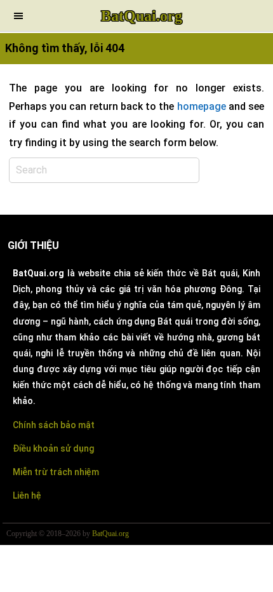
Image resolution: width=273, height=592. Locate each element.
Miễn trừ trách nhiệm (56, 472)
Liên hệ (27, 495)
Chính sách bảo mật (54, 425)
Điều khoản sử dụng (53, 448)
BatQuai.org (141, 16)
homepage (201, 106)
